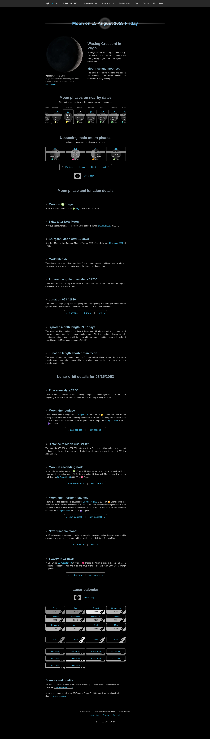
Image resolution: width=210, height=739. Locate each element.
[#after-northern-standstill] (46, 497)
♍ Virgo (76, 209)
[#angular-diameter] (46, 279)
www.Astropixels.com (63, 687)
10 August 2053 (90, 502)
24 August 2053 (111, 421)
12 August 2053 (82, 415)
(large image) (50, 84)
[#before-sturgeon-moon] (46, 238)
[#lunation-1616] (46, 299)
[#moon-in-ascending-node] (46, 467)
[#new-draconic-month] (46, 531)
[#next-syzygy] (46, 558)
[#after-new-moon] (46, 221)
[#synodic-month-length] (46, 327)
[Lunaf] (62, 3)
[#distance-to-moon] (46, 444)
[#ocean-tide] (46, 259)
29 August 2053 (116, 243)
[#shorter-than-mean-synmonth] (46, 353)
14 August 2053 (104, 226)
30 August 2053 (64, 477)
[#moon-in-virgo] (46, 204)
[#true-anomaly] (46, 390)
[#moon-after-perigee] (46, 410)
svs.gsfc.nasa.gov (59, 696)
